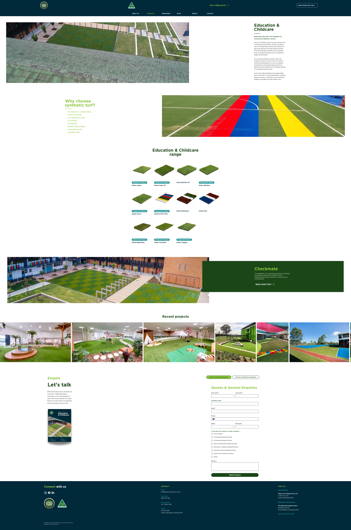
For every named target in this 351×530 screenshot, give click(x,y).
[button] (210, 240)
